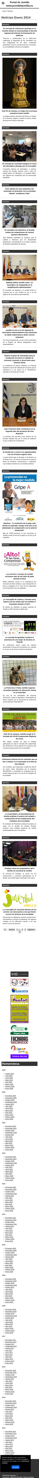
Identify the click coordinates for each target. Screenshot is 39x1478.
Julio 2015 (8, 1411)
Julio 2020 (8, 1259)
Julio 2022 (8, 1198)
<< (5, 930)
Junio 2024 (9, 1139)
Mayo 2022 (9, 1202)
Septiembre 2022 (11, 1194)
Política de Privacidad (16, 1477)
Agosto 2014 (9, 1440)
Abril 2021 (8, 1235)
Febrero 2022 (9, 1208)
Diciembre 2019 (10, 1279)
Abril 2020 (8, 1265)
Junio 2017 (9, 1352)
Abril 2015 (8, 1418)
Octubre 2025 (9, 1100)
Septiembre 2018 (11, 1316)
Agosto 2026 (9, 1074)
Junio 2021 (9, 1230)
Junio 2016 (9, 1383)
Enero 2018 (9, 1333)
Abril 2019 (8, 1296)
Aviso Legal (5, 1477)
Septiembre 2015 (11, 1407)
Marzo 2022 (9, 1206)
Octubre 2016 (9, 1375)
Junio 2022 (9, 1200)
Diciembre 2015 (10, 1401)
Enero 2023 (9, 1180)
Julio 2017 (8, 1350)
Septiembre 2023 (11, 1163)
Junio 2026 (9, 1078)
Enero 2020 (9, 1272)
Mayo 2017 (9, 1355)
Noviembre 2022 (10, 1189)
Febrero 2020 (9, 1269)
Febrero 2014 (9, 1453)
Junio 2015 (9, 1414)
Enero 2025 (9, 1119)
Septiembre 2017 (11, 1346)
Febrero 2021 (9, 1239)
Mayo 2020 (9, 1263)
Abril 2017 (8, 1357)
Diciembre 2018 (10, 1309)
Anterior (12, 930)
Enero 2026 (9, 1088)
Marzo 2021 (9, 1237)
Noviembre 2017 (10, 1342)
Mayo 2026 (9, 1080)
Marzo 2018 (9, 1328)
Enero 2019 (9, 1302)
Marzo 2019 (9, 1298)
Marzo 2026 (9, 1084)
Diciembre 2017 (10, 1340)
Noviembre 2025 (10, 1098)
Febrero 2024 (9, 1147)
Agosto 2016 (9, 1379)
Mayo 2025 (9, 1110)
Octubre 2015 (9, 1405)
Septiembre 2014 (11, 1438)
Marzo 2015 (9, 1420)
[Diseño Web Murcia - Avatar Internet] (17, 1475)
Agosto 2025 (9, 1104)
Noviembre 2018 (10, 1311)
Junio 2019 (9, 1291)
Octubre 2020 (9, 1252)
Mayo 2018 (9, 1324)
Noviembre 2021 (10, 1220)
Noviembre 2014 (10, 1433)
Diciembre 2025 (10, 1096)
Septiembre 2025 (11, 1102)
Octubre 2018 (9, 1313)
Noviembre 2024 (10, 1128)
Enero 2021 (9, 1241)
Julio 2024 (8, 1137)
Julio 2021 (8, 1228)
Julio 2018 (8, 1320)
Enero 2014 (9, 1455)
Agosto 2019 (9, 1287)
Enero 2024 (9, 1149)
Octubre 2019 (9, 1283)
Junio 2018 (9, 1322)
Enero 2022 (9, 1210)
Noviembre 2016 (10, 1372)
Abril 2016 (8, 1387)
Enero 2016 (9, 1394)
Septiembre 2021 (11, 1224)
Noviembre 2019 (10, 1281)
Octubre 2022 (9, 1191)
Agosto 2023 (9, 1165)
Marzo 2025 (9, 1115)
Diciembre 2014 (10, 1431)
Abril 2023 (8, 1174)
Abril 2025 (8, 1113)
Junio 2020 (9, 1261)
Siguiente (31, 930)
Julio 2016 (8, 1381)
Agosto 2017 (9, 1348)
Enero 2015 (9, 1424)
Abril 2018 (8, 1326)
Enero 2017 (9, 1363)
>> (20, 932)
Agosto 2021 (9, 1226)
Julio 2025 (8, 1106)
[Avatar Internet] (19, 1022)
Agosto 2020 (9, 1257)
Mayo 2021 (9, 1232)
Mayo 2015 (9, 1416)
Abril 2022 (8, 1204)
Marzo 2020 (9, 1267)
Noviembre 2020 (10, 1250)
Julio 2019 (8, 1289)
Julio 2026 (8, 1076)
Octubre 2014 (9, 1436)
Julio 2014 (8, 1442)
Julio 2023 (8, 1167)
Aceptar (15, 1467)
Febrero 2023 (9, 1178)
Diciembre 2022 (10, 1187)
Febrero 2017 (9, 1361)
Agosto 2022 (9, 1196)
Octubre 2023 (9, 1161)
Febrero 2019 (9, 1300)
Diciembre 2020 (10, 1248)
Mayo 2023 (9, 1171)
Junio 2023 (9, 1169)
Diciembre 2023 (10, 1157)
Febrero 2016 (9, 1391)
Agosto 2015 (9, 1409)
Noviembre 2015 (10, 1403)
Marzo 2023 (9, 1176)
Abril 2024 (8, 1143)
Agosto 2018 (9, 1318)
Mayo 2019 (9, 1294)
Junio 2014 (9, 1444)
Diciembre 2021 (10, 1218)
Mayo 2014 (9, 1446)
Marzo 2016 (9, 1389)
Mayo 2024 (9, 1141)
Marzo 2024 (9, 1145)
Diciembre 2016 (10, 1370)
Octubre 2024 (9, 1130)
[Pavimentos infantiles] (19, 1034)
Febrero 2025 (9, 1117)
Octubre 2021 (9, 1222)
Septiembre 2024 (11, 1132)
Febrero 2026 (9, 1086)
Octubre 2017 (9, 1344)
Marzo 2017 (9, 1359)
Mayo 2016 (9, 1385)
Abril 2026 (8, 1082)
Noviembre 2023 (10, 1159)
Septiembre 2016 (11, 1377)
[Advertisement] (16, 956)
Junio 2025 (9, 1108)
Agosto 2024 (9, 1135)
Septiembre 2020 (11, 1255)
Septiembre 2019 (11, 1285)
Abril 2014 (8, 1448)
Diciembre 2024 (10, 1126)
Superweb (13, 1475)
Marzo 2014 (9, 1450)
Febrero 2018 (9, 1330)
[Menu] (1, 3)
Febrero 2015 (9, 1422)
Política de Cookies (28, 1477)
